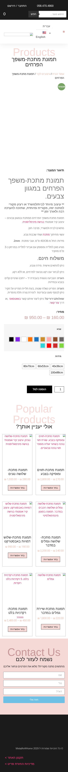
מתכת (46, 234)
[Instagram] (28, 729)
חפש (33, 14)
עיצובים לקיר (43, 74)
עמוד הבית (58, 74)
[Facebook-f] (40, 729)
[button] (64, 32)
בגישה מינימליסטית (33, 222)
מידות (58, 356)
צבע (59, 329)
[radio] (61, 339)
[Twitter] (53, 729)
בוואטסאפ (15, 298)
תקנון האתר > (14, 757)
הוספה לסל (39, 389)
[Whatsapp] (15, 729)
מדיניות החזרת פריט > (19, 764)
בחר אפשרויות (51, 487)
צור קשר (54, 302)
